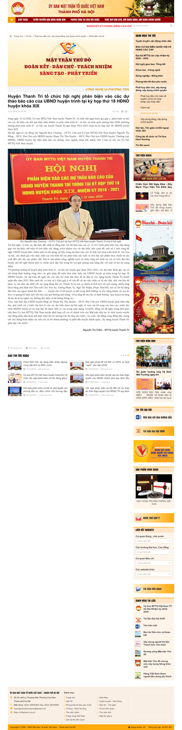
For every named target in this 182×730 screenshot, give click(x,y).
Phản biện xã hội (96, 36)
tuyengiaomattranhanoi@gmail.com (30, 708)
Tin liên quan (143, 145)
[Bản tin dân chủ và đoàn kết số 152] (154, 248)
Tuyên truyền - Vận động (110, 701)
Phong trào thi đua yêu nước (85, 19)
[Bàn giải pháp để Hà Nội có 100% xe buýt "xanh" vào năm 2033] (76, 365)
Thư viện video (144, 155)
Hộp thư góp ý (105, 716)
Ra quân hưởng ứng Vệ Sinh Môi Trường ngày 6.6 (153, 373)
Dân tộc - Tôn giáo (107, 705)
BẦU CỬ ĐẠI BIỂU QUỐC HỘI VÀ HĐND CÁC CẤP (153, 48)
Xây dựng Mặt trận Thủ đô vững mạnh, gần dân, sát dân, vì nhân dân (161, 208)
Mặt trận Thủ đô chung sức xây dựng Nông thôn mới (157, 664)
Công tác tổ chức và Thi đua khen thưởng (151, 138)
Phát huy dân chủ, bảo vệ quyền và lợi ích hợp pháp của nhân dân (153, 99)
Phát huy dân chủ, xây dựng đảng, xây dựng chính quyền (133, 19)
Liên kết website (145, 530)
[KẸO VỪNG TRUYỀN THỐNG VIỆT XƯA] (154, 486)
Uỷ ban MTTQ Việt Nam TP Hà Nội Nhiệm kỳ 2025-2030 (157, 609)
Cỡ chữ (115, 111)
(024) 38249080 (51, 705)
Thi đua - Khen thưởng (76, 708)
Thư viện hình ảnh (145, 341)
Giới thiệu (23, 19)
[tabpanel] (68, 380)
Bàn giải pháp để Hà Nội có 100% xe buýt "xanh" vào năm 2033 (107, 363)
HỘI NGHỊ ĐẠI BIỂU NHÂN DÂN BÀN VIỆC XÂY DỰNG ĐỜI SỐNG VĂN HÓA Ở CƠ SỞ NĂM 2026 (144, 395)
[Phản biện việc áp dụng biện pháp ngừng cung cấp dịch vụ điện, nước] (14, 365)
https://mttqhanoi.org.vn (24, 712)
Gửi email (33, 348)
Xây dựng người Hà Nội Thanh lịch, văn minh (156, 643)
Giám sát (145, 107)
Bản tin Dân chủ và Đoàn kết (156, 633)
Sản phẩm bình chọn (147, 469)
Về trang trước (16, 348)
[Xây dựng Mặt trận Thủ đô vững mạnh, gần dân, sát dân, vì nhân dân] (142, 207)
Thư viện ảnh (105, 712)
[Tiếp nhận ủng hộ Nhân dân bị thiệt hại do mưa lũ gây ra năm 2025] (163, 384)
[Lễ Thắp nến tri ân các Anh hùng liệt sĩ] (142, 196)
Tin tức (29, 36)
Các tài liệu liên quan (75, 720)
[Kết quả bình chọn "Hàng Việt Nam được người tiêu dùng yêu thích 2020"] (154, 451)
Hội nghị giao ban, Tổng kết (150, 64)
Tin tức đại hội (144, 409)
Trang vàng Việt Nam (75, 716)
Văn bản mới (150, 625)
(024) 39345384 (31, 705)
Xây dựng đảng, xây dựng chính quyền (154, 120)
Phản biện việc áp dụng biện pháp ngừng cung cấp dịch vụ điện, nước (45, 363)
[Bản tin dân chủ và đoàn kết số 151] (154, 305)
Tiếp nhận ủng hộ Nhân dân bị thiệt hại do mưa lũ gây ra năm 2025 (163, 395)
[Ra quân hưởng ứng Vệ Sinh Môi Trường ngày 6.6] (153, 357)
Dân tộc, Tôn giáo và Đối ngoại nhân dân (152, 129)
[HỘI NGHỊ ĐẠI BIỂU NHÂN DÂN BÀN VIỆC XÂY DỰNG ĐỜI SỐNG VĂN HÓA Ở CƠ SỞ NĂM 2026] (144, 384)
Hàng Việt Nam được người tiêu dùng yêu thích (157, 675)
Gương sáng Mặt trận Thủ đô (157, 653)
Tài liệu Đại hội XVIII (154, 618)
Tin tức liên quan (106, 708)
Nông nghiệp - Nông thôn (149, 76)
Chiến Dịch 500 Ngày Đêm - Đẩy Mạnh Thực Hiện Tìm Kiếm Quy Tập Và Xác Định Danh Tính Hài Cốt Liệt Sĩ (154, 185)
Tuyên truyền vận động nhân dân (49, 19)
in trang (47, 348)
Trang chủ (18, 36)
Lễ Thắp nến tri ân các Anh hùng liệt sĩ (161, 194)
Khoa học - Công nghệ (148, 70)
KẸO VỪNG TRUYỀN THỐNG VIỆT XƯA (153, 502)
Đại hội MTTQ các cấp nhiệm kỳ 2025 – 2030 (152, 57)
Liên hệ (69, 701)
